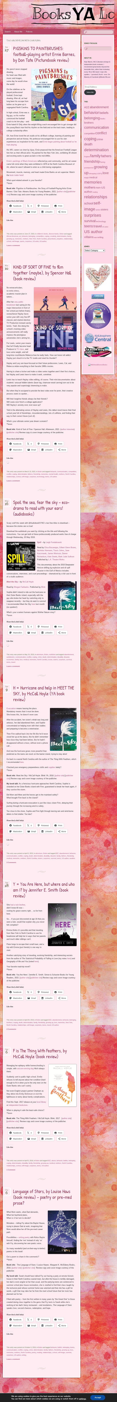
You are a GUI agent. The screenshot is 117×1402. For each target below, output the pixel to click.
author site (62, 191)
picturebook (52, 239)
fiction (62, 234)
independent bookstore (18, 1105)
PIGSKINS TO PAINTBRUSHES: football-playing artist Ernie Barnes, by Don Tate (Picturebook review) (44, 54)
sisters (55, 659)
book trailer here (16, 175)
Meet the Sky (12, 582)
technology (40, 476)
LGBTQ (99, 173)
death (44, 657)
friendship (37, 474)
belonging (32, 236)
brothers (9, 1022)
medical (26, 659)
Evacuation (11, 708)
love (21, 659)
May (6, 502)
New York (32, 239)
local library (41, 1102)
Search (8, 32)
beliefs (65, 1160)
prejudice (60, 239)
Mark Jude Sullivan (66, 557)
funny (102, 162)
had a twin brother (17, 905)
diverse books (54, 234)
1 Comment (11, 1170)
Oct (6, 1191)
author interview (67, 429)
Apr (6, 687)
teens (47, 476)
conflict (9, 474)
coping (47, 236)
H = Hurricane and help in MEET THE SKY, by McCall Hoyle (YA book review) (43, 694)
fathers (30, 474)
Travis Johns (58, 550)
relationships (68, 239)
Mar (6, 267)
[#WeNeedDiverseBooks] (97, 365)
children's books (42, 234)
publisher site (12, 432)
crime (40, 657)
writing (24, 1355)
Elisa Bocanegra (51, 547)
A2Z (57, 853)
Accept (98, 1397)
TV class (20, 349)
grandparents (88, 168)
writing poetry (24, 1237)
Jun (7, 48)
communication (62, 471)
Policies (29, 32)
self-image (15, 241)
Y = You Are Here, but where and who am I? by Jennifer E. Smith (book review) (44, 890)
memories (18, 239)
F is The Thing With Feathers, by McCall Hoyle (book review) (40, 1054)
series (98, 210)
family (69, 236)
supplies (51, 767)
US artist (36, 241)
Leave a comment (13, 245)
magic (86, 178)
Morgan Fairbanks (21, 587)
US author (43, 241)
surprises (28, 241)
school (9, 241)
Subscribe (90, 92)
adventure (39, 654)
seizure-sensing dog (25, 1068)
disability (60, 657)
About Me (18, 32)
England (87, 156)
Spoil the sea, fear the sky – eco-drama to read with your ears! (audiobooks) (41, 508)
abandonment (69, 654)
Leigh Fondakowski (54, 542)
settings (82, 1399)
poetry (34, 1352)
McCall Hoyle (28, 582)
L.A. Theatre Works (56, 559)
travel (13, 662)
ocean (50, 659)
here (33, 604)
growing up (10, 239)
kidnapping (92, 173)
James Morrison (54, 553)
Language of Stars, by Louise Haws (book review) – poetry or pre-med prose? (42, 1197)
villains (89, 237)
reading (39, 1352)
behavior (25, 236)
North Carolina (42, 239)
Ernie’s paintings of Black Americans (22, 161)
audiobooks (11, 657)
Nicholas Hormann (44, 550)
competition (40, 236)
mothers (25, 239)
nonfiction (52, 654)
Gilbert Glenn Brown (67, 547)
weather (72, 858)
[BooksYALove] (49, 14)
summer (68, 1352)
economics (10, 659)
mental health (53, 474)
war (95, 237)
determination (61, 236)
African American (12, 236)
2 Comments (11, 862)
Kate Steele (52, 557)
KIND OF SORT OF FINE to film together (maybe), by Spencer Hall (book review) (42, 273)
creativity (53, 236)
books (72, 1347)
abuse (54, 1160)
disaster (66, 657)
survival (69, 659)
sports (22, 241)
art (20, 236)
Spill (39, 542)
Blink (43, 587)
